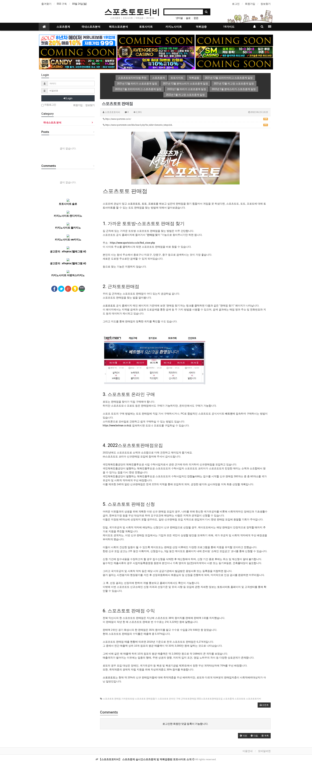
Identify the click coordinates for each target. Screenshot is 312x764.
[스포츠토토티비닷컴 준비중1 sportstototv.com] (156, 40)
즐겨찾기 (46, 3)
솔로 (188, 18)
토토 (144, 203)
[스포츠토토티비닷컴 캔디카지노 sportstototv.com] (77, 63)
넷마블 (179, 18)
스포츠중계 (63, 26)
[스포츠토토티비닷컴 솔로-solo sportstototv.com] (77, 40)
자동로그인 (50, 104)
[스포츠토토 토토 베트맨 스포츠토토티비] (154, 359)
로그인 (236, 3)
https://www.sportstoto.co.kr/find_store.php (132, 242)
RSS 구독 (62, 3)
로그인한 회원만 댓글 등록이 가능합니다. (185, 723)
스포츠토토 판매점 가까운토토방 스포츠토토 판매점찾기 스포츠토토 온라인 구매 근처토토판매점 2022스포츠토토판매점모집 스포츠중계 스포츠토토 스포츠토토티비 (182, 698)
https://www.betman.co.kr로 (117, 425)
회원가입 (250, 3)
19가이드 (229, 26)
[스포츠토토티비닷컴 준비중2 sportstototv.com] (234, 40)
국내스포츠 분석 (52, 122)
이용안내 (247, 751)
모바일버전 (264, 751)
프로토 (152, 203)
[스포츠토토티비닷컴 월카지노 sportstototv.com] (156, 63)
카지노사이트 (174, 26)
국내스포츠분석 (90, 26)
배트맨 (229, 413)
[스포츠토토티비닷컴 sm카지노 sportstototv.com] (234, 51)
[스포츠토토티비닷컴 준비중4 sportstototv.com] (234, 63)
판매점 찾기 (153, 234)
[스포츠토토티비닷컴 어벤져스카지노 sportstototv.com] (156, 51)
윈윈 (196, 18)
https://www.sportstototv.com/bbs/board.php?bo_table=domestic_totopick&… (186, 125)
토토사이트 (146, 26)
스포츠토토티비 (132, 11)
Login (69, 98)
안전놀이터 (193, 476)
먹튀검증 (201, 26)
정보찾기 (266, 3)
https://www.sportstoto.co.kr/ (186, 119)
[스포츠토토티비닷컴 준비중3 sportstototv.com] (77, 51)
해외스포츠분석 (118, 26)
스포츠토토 (134, 203)
